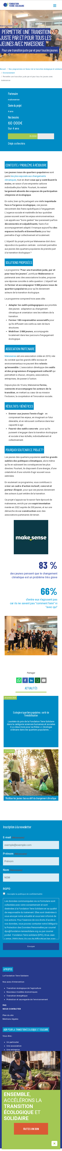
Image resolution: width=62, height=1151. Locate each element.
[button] (56, 6)
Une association (14, 1046)
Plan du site (8, 1015)
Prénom (15, 853)
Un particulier (13, 1042)
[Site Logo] (13, 5)
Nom (12, 870)
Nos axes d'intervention (13, 982)
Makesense (11, 356)
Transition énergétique (17, 995)
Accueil (3, 69)
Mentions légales (10, 1019)
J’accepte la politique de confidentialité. (25, 894)
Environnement (6, 26)
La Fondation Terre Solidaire (15, 975)
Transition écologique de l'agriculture (24, 988)
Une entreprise (13, 1049)
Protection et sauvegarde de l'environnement (27, 999)
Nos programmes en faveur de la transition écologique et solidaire (35, 69)
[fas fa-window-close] (54, 1143)
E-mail (13, 837)
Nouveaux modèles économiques (22, 992)
